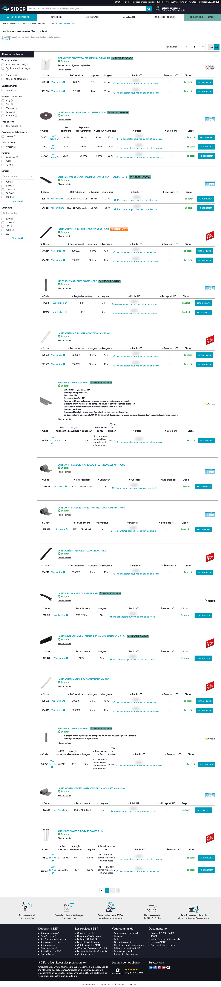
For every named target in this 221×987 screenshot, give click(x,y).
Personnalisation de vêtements (92, 951)
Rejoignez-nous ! (48, 948)
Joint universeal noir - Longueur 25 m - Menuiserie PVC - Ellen (92, 636)
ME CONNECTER (204, 82)
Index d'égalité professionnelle (165, 939)
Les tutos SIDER (158, 942)
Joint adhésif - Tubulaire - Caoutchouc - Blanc (84, 333)
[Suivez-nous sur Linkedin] (151, 967)
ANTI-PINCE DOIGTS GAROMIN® (73, 382)
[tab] (55, 928)
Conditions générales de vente (129, 945)
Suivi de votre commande (126, 933)
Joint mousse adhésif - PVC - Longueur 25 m (82, 112)
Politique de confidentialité (127, 948)
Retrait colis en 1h (121, 2)
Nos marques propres (50, 942)
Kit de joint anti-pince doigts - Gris (78, 281)
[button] (209, 2)
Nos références (47, 945)
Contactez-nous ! (85, 954)
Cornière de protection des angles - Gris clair (84, 58)
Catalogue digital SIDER (89, 945)
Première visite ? (48, 936)
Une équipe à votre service (53, 939)
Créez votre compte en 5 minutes (181, 2)
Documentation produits (163, 945)
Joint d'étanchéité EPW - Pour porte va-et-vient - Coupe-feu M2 (93, 177)
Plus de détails (64, 69)
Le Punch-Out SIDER (87, 939)
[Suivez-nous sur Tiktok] (168, 967)
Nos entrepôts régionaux (89, 936)
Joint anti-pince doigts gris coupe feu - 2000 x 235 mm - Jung (91, 464)
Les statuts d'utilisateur (88, 942)
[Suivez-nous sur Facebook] (155, 967)
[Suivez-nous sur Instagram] (159, 967)
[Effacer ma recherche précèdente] (31, 176)
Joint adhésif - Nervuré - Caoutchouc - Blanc (83, 679)
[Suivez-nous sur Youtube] (164, 967)
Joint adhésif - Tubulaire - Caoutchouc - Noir (83, 229)
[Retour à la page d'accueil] (14, 8)
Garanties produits (123, 942)
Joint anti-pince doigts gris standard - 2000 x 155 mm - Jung (91, 507)
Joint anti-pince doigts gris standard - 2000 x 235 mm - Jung (91, 788)
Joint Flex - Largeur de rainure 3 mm (78, 593)
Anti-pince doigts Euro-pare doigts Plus (80, 831)
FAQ (116, 939)
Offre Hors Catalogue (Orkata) (92, 948)
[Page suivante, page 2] (118, 890)
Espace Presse (47, 954)
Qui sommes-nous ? (50, 933)
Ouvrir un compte (85, 933)
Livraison (118, 936)
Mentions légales (89, 984)
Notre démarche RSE (50, 951)
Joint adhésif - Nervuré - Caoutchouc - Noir (82, 550)
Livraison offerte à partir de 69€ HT (147, 2)
